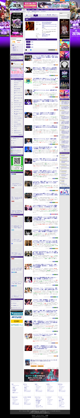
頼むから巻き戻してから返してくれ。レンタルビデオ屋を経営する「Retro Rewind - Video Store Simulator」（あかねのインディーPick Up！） (65, 117)
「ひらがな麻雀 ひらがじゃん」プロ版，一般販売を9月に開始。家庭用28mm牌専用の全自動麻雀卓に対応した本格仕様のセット (65, 127)
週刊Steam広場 (16, 100)
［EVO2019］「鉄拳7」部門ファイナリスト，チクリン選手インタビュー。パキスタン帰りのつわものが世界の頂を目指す (45, 160)
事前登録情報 (38, 400)
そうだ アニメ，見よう (17, 104)
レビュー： (19, 64)
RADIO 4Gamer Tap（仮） (18, 102)
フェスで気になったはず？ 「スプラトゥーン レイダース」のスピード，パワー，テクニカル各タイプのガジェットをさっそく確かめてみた (17, 240)
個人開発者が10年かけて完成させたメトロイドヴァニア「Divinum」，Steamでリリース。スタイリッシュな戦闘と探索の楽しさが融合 (65, 146)
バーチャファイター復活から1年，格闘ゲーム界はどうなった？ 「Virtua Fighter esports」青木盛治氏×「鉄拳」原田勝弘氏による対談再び (45, 57)
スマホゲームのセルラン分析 (18, 96)
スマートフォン (38, 397)
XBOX (19, 9)
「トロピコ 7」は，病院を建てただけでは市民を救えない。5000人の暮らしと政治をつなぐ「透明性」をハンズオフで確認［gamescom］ (65, 122)
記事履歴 (62, 0)
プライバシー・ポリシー (40, 415)
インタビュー (24, 11)
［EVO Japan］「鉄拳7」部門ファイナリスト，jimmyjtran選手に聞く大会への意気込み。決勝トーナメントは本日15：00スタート (45, 183)
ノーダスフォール (64, 158)
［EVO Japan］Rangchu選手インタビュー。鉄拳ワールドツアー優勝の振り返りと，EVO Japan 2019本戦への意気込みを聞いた (45, 195)
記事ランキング (15, 392)
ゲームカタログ (43, 11)
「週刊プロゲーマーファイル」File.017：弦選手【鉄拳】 (45, 138)
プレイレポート (17, 11)
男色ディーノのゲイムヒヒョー (18, 93)
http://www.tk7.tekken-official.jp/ (47, 22)
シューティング (61, 403)
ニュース (14, 46)
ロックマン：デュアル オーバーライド (64, 175)
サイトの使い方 (22, 0)
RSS (11, 0)
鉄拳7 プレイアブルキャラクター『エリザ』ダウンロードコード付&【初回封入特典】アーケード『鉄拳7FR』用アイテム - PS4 (44, 360)
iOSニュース (38, 398)
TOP (12, 9)
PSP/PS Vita (60, 384)
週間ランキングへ (66, 149)
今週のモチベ (16, 84)
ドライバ (49, 403)
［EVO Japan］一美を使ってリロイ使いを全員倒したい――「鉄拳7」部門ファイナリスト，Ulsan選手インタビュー (44, 114)
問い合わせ (28, 0)
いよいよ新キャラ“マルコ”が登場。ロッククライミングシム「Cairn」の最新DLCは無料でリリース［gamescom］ (65, 141)
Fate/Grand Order (63, 171)
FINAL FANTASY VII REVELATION (65, 162)
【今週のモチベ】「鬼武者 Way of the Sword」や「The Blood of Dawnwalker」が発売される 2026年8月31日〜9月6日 (65, 132)
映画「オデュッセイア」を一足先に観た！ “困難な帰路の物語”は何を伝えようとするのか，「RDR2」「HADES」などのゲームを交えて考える (17, 198)
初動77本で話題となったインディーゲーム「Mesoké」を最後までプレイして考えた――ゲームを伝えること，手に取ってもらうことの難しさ (17, 254)
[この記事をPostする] (26, 50)
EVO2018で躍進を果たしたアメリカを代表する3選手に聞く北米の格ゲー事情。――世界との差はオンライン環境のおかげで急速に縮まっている (45, 218)
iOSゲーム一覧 (38, 405)
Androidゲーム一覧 (39, 406)
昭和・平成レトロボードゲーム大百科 (18, 114)
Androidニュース (39, 399)
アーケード (60, 397)
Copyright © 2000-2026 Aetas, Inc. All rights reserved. (40, 416)
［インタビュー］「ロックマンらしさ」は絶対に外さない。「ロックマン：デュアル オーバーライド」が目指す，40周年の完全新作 (17, 296)
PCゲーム (14, 148)
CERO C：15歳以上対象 (46, 34)
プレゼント (14, 140)
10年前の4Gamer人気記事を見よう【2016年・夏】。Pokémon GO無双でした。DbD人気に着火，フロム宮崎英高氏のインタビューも (17, 211)
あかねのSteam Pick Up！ (18, 132)
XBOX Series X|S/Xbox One (17, 150)
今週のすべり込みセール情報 (18, 98)
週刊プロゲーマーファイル (18, 86)
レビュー (12, 11)
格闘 (43, 35)
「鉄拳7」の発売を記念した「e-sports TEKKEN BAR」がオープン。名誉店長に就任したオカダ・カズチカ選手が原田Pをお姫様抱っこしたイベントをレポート (45, 322)
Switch (29, 9)
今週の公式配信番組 (17, 88)
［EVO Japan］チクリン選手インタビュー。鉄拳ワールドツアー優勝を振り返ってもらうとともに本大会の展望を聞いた (45, 127)
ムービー (28, 11)
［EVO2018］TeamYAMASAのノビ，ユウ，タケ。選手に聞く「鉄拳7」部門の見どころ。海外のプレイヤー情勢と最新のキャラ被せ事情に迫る (45, 253)
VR (41, 9)
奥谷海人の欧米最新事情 (18, 80)
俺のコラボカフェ (16, 111)
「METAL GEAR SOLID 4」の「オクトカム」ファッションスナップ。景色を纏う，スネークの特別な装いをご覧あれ (17, 184)
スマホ (33, 9)
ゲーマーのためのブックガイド (18, 107)
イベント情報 (61, 399)
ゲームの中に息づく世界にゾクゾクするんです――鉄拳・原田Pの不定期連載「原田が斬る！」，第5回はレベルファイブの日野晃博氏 (45, 266)
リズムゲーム (61, 404)
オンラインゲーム (15, 385)
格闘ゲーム (61, 400)
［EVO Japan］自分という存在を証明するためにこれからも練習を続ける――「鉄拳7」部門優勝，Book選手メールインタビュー (45, 101)
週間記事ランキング (16, 138)
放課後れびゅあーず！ (17, 130)
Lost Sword (63, 155)
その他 (60, 405)
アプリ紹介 (38, 403)
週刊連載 (14, 390)
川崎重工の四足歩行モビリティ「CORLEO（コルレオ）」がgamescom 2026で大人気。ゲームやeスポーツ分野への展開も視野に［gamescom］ (65, 102)
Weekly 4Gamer (16, 82)
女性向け (37, 9)
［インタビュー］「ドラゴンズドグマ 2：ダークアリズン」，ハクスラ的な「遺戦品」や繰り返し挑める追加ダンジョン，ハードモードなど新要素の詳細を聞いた (17, 282)
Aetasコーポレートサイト (17, 307)
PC (15, 9)
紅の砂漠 (62, 181)
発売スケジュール (27, 390)
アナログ (55, 9)
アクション (44, 33)
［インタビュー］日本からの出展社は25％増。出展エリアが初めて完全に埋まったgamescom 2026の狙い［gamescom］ (17, 269)
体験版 (13, 387)
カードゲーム (61, 401)
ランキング (67, 0)
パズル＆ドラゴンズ (64, 178)
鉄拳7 (14, 63)
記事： (16, 64)
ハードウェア (46, 9)
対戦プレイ (46, 35)
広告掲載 (46, 415)
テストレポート (50, 399)
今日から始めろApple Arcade (18, 109)
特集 (13, 47)
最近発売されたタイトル (35, 11)
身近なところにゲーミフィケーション (18, 126)
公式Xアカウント (16, 0)
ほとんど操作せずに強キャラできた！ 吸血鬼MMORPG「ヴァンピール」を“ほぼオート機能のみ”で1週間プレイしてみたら (17, 226)
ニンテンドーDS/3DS (27, 397)
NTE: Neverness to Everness (65, 168)
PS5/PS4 (24, 9)
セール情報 (38, 401)
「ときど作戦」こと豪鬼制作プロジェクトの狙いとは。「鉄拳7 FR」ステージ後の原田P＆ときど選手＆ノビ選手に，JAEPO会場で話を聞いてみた (45, 347)
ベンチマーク (49, 404)
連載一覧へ (21, 134)
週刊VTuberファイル (17, 90)
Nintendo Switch (15, 153)
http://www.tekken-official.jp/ (46, 23)
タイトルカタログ (27, 391)
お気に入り (57, 0)
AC (51, 9)
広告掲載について (15, 305)
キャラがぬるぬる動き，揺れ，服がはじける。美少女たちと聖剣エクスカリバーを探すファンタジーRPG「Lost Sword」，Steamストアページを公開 (65, 107)
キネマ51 (15, 128)
